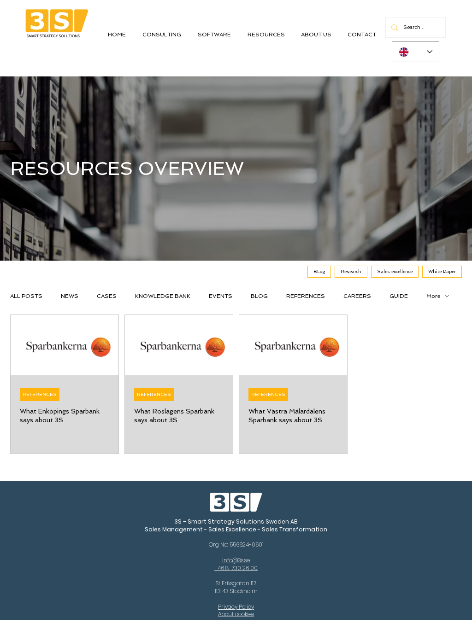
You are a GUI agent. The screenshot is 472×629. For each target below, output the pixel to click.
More (433, 296)
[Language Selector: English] (415, 51)
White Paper (442, 271)
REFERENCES (305, 296)
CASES (107, 296)
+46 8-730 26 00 (236, 568)
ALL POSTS (26, 296)
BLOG (259, 296)
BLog (319, 271)
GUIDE (398, 296)
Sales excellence (395, 271)
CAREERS (357, 296)
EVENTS (220, 296)
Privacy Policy (236, 607)
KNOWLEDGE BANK (162, 296)
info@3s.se (236, 560)
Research (351, 271)
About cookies (236, 614)
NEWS (69, 296)
